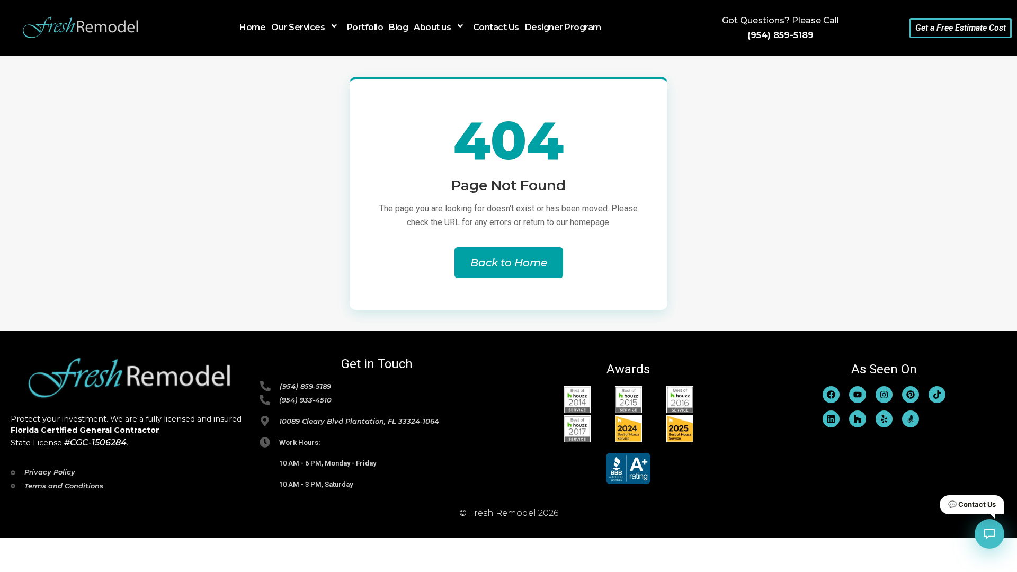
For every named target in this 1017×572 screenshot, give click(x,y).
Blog (398, 27)
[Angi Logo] (910, 418)
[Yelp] (884, 418)
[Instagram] (884, 394)
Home (252, 27)
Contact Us (496, 27)
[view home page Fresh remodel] (81, 28)
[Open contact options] (989, 534)
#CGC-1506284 (95, 442)
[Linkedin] (831, 418)
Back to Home (508, 262)
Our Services (298, 27)
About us (432, 27)
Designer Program (563, 27)
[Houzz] (857, 418)
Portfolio (365, 27)
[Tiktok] (937, 394)
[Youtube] (857, 394)
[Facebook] (831, 394)
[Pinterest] (910, 394)
